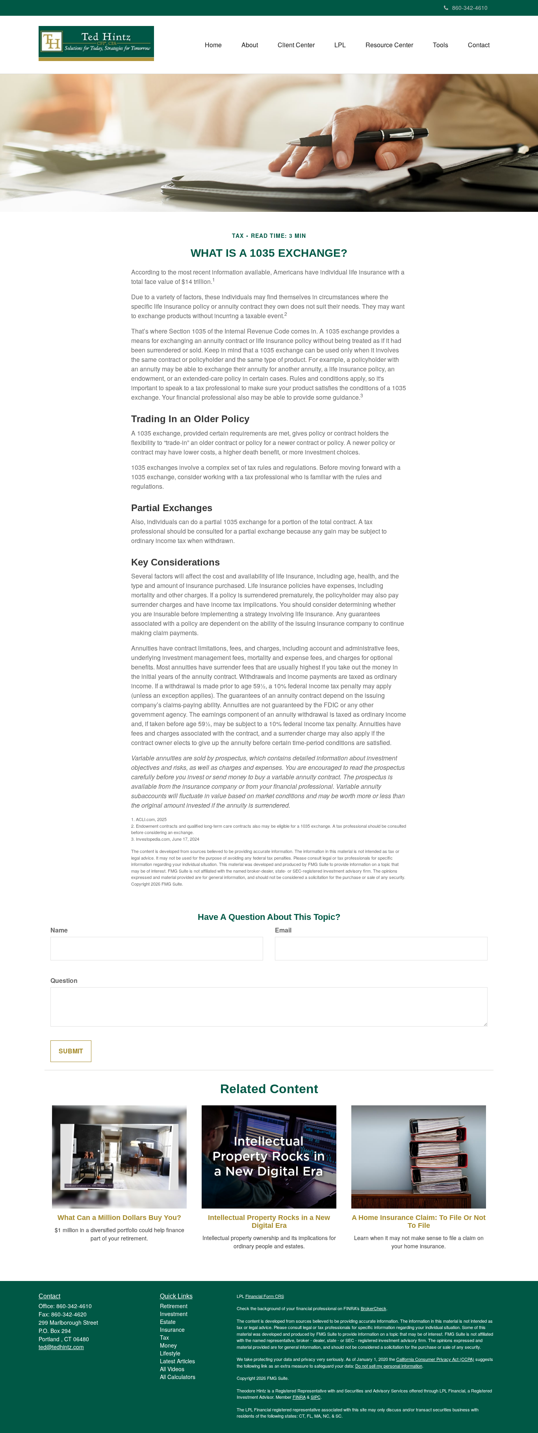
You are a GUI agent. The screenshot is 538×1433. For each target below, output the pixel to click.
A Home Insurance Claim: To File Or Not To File (419, 1221)
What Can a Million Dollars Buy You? (119, 1218)
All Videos (172, 1369)
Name (59, 930)
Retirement (173, 1306)
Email (283, 930)
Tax (164, 1337)
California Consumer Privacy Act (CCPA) (435, 1359)
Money (168, 1345)
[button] (250, 44)
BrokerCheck (373, 1308)
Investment (173, 1314)
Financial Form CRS (264, 1296)
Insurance (172, 1329)
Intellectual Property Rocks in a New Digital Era (269, 1221)
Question (64, 980)
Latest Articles (177, 1361)
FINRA (299, 1397)
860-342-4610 (470, 7)
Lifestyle (170, 1353)
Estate (168, 1321)
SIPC (316, 1397)
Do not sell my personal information (388, 1366)
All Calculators (177, 1377)
